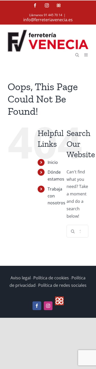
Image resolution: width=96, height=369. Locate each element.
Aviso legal (20, 278)
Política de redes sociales (62, 285)
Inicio (53, 162)
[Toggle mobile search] (77, 54)
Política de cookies (51, 278)
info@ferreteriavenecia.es (48, 20)
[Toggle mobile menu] (86, 54)
